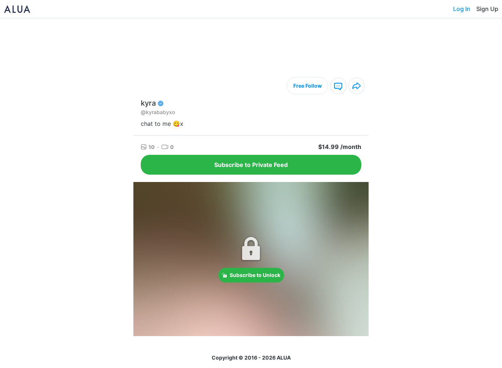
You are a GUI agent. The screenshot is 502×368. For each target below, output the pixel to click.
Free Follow (307, 86)
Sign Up (487, 8)
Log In (461, 8)
